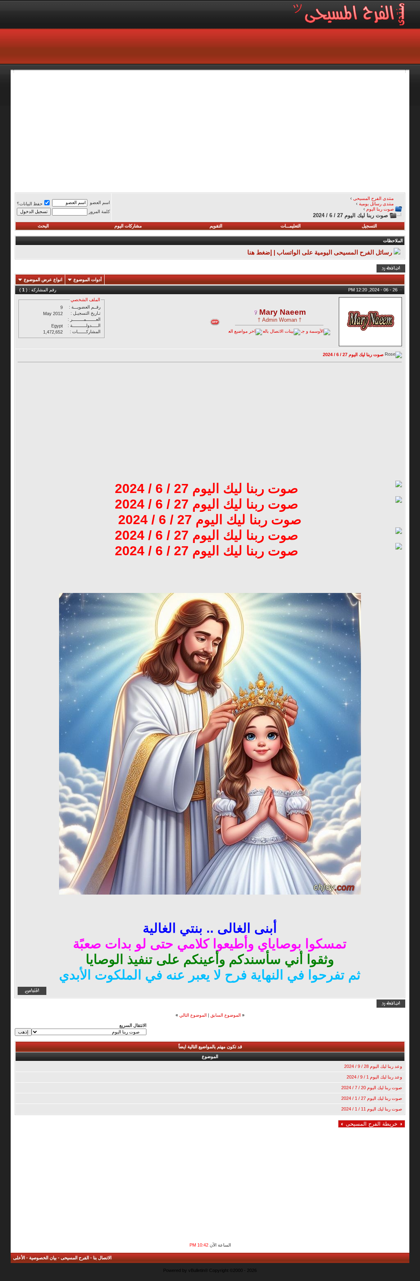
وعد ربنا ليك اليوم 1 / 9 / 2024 (374, 1076)
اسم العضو (100, 202)
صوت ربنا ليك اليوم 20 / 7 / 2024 (371, 1087)
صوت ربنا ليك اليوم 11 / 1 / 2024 (371, 1108)
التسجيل (369, 225)
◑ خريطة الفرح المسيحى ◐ (371, 1124)
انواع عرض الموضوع (43, 279)
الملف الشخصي (85, 299)
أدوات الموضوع (87, 279)
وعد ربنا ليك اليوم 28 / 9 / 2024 (373, 1066)
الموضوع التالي (193, 1015)
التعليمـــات (291, 225)
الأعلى (19, 1257)
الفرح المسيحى (75, 1257)
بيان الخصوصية (43, 1257)
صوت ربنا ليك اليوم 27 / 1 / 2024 (371, 1098)
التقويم (216, 225)
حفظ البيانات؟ (30, 203)
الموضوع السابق (225, 1015)
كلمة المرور (99, 211)
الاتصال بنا (102, 1257)
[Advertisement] (209, 130)
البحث (43, 225)
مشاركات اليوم (128, 225)
